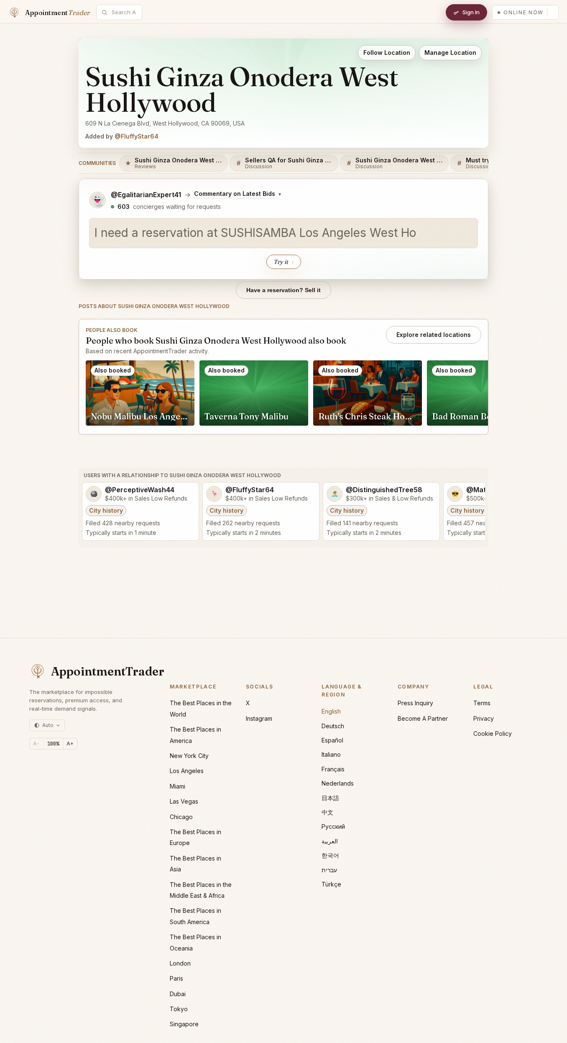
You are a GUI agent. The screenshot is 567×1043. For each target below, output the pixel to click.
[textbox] (283, 233)
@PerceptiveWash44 (139, 490)
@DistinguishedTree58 (384, 490)
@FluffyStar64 (136, 136)
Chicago (181, 816)
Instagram (259, 718)
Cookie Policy (492, 733)
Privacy (483, 718)
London (180, 963)
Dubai (178, 993)
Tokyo (179, 1008)
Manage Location (450, 52)
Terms (481, 702)
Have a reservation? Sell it (283, 290)
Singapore (184, 1024)
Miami (177, 786)
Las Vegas (184, 801)
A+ (70, 743)
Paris (176, 978)
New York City (189, 755)
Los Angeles (187, 770)
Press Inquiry (415, 702)
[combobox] (124, 12)
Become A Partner (423, 718)
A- (36, 743)
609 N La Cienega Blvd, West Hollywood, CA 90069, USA (165, 123)
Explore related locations (433, 334)
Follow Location (386, 52)
